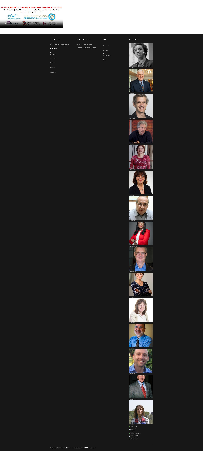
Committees (53, 58)
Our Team (52, 54)
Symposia (52, 62)
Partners (52, 67)
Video (104, 60)
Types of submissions (86, 47)
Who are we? (106, 45)
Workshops (105, 50)
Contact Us (53, 72)
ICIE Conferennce (84, 44)
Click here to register (60, 44)
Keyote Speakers (107, 55)
